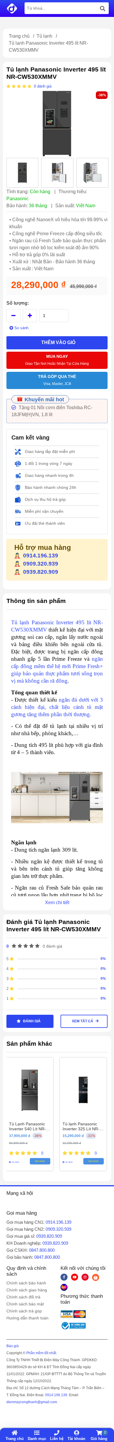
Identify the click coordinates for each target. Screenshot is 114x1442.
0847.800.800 (42, 1250)
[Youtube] (74, 1277)
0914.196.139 (40, 555)
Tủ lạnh (44, 36)
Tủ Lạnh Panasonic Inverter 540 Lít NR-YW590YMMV (27, 1129)
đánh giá (44, 86)
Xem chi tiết (57, 902)
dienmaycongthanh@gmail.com (31, 1402)
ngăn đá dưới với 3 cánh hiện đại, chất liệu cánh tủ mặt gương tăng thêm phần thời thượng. (57, 707)
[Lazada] (64, 1287)
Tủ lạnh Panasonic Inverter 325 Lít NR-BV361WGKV (81, 1129)
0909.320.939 (40, 564)
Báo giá (12, 1346)
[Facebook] (64, 1277)
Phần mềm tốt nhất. (41, 1353)
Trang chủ (19, 36)
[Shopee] (95, 1277)
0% (103, 959)
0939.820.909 (40, 572)
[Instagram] (85, 1277)
